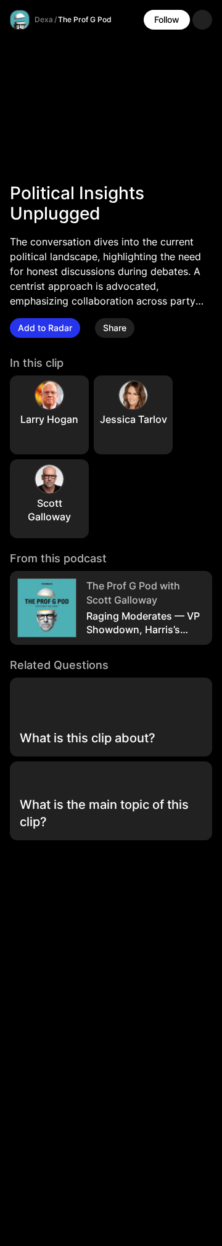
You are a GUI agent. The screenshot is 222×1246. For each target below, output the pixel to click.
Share (114, 327)
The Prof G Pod (85, 19)
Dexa (44, 19)
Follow (166, 19)
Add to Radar (45, 327)
